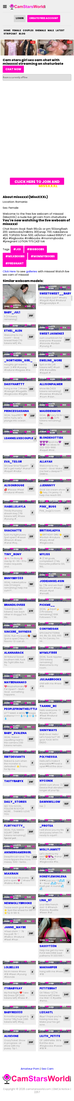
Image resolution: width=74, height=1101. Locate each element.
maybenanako (15, 682)
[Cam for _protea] (54, 821)
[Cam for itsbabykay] (19, 983)
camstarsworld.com (38, 1089)
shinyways (48, 730)
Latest (60, 30)
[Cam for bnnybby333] (19, 573)
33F (66, 467)
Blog (22, 33)
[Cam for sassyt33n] (54, 930)
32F (66, 803)
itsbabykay (13, 988)
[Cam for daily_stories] (19, 797)
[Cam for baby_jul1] (19, 296)
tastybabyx (13, 781)
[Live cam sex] (28, 7)
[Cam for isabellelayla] (19, 502)
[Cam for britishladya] (54, 525)
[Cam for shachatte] (19, 525)
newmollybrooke (18, 903)
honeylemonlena (53, 876)
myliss (45, 554)
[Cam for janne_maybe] (19, 921)
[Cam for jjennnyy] (54, 481)
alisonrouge (14, 485)
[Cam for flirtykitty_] (19, 821)
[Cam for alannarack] (19, 648)
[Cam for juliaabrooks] (54, 674)
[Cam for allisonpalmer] (54, 379)
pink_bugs (48, 506)
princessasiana (16, 411)
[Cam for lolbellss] (19, 962)
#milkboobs (15, 256)
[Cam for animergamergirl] (19, 846)
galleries (31, 271)
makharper (48, 967)
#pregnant (14, 263)
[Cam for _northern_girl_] (19, 354)
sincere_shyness (17, 632)
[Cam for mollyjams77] (54, 845)
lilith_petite (50, 1036)
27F (31, 611)
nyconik (46, 781)
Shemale (40, 30)
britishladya (50, 530)
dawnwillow (50, 802)
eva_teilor (13, 461)
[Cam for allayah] (54, 457)
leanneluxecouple (18, 438)
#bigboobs (35, 249)
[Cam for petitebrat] (54, 983)
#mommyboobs (43, 256)
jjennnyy (47, 485)
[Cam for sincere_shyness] (19, 625)
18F (66, 366)
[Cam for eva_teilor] (19, 457)
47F (66, 536)
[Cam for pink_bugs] (54, 502)
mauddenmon (50, 411)
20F (67, 339)
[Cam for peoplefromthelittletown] (19, 703)
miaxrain (11, 873)
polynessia (48, 757)
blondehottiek (51, 438)
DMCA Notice (61, 1089)
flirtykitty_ (14, 826)
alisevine (11, 1036)
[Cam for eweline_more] (54, 354)
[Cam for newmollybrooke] (19, 897)
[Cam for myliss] (54, 549)
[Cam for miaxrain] (19, 869)
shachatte (13, 530)
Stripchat (10, 33)
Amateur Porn (30, 1069)
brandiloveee (14, 605)
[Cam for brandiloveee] (19, 600)
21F (31, 389)
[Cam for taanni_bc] (54, 701)
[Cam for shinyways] (54, 725)
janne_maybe (15, 927)
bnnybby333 (13, 578)
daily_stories (15, 802)
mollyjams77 (50, 849)
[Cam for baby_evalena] (19, 727)
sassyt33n (48, 946)
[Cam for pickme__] (54, 600)
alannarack (14, 653)
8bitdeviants (14, 757)
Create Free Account (43, 18)
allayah (46, 461)
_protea (46, 826)
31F (66, 390)
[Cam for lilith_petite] (54, 1031)
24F (36, 365)
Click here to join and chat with (37, 182)
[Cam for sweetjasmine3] (54, 327)
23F (32, 415)
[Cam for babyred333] (19, 1007)
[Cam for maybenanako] (19, 676)
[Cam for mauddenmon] (54, 405)
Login (20, 18)
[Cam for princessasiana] (19, 405)
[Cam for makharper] (54, 962)
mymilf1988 (48, 653)
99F (67, 443)
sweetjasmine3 (52, 333)
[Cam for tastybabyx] (19, 776)
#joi (17, 249)
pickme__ (47, 605)
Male (51, 30)
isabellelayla (15, 506)
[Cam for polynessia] (54, 752)
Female (16, 30)
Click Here (9, 271)
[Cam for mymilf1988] (54, 648)
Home (7, 30)
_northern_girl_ (18, 360)
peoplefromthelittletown (25, 709)
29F (31, 781)
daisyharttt (14, 384)
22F (31, 336)
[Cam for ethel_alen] (19, 326)
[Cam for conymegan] (54, 624)
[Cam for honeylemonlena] (54, 870)
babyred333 (13, 1012)
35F (66, 660)
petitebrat (48, 988)
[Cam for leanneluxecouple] (19, 431)
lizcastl (46, 1012)
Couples (28, 30)
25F (31, 315)
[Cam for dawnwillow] (54, 797)
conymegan (49, 629)
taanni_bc (48, 706)
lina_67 (46, 900)
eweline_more (51, 360)
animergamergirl (17, 852)
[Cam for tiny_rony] (19, 549)
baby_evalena (15, 733)
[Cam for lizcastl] (54, 1007)
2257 (37, 1092)
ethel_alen (13, 331)
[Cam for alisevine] (19, 1031)
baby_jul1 (12, 312)
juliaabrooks (50, 679)
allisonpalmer (51, 384)
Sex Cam (47, 1069)
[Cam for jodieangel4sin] (54, 575)
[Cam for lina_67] (54, 895)
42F (31, 658)
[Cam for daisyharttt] (19, 379)
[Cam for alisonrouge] (19, 481)
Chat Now (13, 69)
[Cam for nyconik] (54, 776)
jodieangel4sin (52, 581)
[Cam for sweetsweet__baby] (54, 287)
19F (66, 1018)
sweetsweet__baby (55, 293)
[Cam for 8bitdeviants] (19, 752)
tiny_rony (12, 554)
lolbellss (11, 967)
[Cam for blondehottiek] (54, 431)
